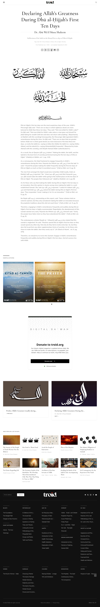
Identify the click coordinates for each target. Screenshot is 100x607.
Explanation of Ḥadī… (48, 545)
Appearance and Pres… (87, 533)
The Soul (10, 530)
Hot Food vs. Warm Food (30, 447)
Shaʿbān (63, 528)
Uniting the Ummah (27, 528)
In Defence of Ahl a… (28, 513)
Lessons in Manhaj (27, 519)
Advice (5, 530)
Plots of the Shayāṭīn (67, 447)
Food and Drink (85, 557)
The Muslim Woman (9, 574)
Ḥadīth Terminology (47, 539)
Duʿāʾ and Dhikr (65, 525)
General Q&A (65, 548)
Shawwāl (63, 531)
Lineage (54, 574)
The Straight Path (8, 516)
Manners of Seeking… (67, 545)
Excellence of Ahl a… (47, 533)
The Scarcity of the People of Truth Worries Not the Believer (11, 449)
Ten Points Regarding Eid (11, 470)
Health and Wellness (86, 560)
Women (5, 569)
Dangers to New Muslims (10, 519)
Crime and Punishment (87, 545)
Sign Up (21, 495)
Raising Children (46, 574)
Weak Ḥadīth (45, 548)
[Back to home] (50, 2)
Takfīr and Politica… (27, 540)
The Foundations (7, 513)
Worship (63, 42)
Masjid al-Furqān (85, 574)
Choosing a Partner (27, 574)
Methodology (26, 508)
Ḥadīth (44, 528)
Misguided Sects (27, 534)
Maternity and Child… (28, 583)
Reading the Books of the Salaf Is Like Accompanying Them (69, 472)
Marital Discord (26, 589)
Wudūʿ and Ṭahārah (71, 513)
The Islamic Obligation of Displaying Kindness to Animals (88, 449)
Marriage (25, 569)
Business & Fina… (85, 536)
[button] (4, 2)
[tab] (48, 304)
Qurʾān (44, 508)
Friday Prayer (64, 522)
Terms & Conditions (45, 603)
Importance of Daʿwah (87, 513)
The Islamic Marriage (28, 577)
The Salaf (72, 574)
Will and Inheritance (47, 577)
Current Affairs (85, 548)
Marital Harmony (27, 580)
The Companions (66, 580)
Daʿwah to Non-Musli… (87, 522)
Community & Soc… (86, 542)
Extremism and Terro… (87, 554)
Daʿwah (83, 508)
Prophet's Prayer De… (67, 516)
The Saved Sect (26, 516)
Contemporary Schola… (67, 577)
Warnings (6, 533)
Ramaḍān (69, 528)
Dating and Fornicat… (86, 551)
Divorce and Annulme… (28, 592)
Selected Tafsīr (46, 522)
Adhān (63, 513)
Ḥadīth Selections (47, 542)
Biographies (64, 569)
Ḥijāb (17, 574)
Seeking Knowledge (67, 537)
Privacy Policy (56, 603)
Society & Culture (86, 528)
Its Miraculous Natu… (47, 513)
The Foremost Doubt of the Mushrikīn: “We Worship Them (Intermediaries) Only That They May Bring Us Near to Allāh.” (30, 474)
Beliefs (5, 508)
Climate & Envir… (85, 539)
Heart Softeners (8, 525)
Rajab (73, 525)
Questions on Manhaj (28, 522)
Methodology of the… (28, 531)
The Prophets (65, 574)
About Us (93, 574)
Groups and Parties (27, 537)
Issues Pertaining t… (66, 519)
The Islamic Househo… (28, 586)
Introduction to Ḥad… (47, 536)
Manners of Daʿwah (86, 516)
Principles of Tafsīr (47, 516)
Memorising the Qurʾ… (48, 519)
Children (44, 569)
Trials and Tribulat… (27, 525)
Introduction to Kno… (67, 542)
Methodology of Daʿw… (87, 519)
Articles (52, 42)
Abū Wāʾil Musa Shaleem (43, 42)
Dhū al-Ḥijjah (58, 42)
